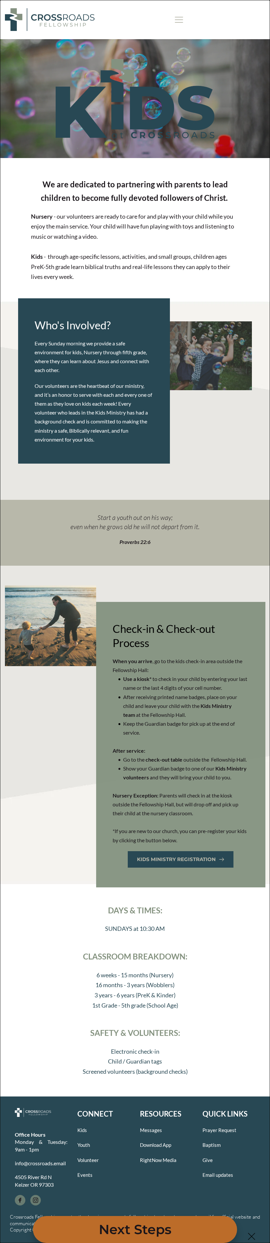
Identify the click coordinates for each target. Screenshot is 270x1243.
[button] (252, 1236)
